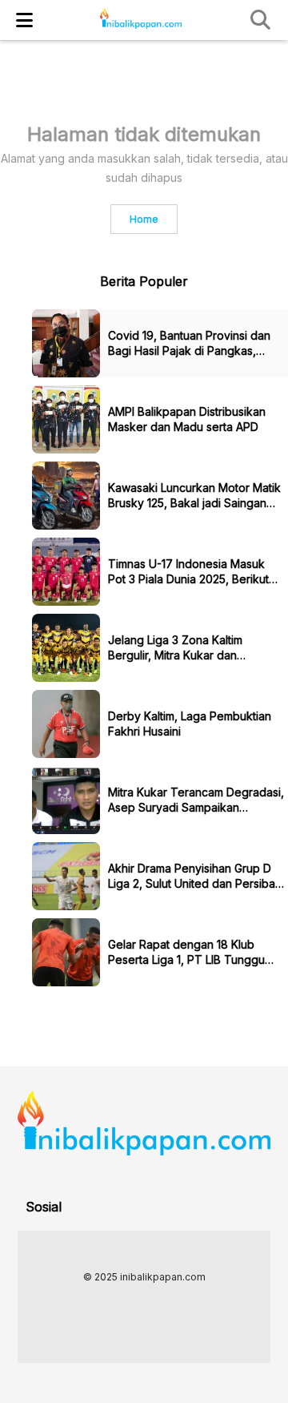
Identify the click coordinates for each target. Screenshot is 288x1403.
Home (144, 219)
